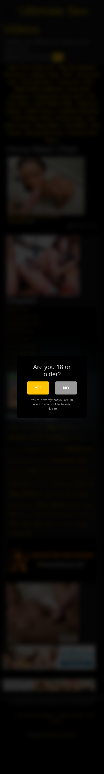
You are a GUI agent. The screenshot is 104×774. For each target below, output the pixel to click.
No (66, 388)
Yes (38, 388)
